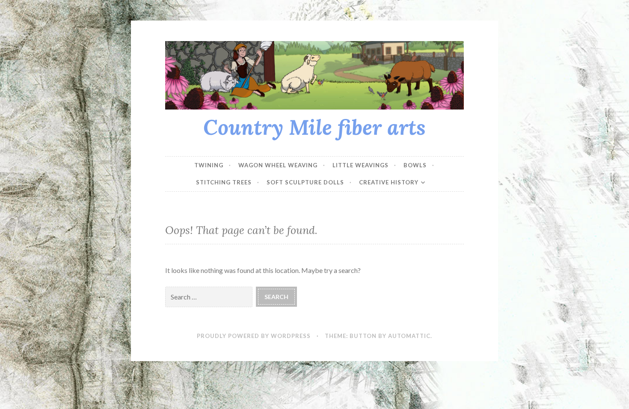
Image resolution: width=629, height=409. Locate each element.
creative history (388, 182)
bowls (415, 165)
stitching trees (224, 182)
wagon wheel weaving (277, 165)
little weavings (360, 165)
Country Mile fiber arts (314, 127)
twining (208, 165)
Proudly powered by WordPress (254, 335)
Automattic (409, 335)
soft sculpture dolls (305, 182)
